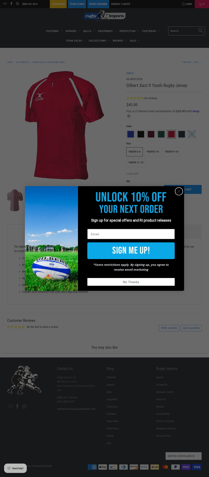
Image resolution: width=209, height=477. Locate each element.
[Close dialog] (178, 191)
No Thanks (131, 281)
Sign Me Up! (131, 250)
